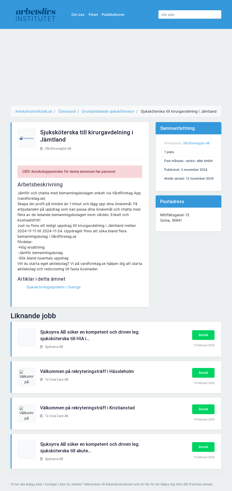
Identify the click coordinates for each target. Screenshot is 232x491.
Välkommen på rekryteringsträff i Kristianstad (87, 407)
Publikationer (113, 14)
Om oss (78, 14)
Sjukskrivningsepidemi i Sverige (54, 287)
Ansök (203, 335)
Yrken (93, 14)
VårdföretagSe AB (196, 143)
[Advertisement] (116, 67)
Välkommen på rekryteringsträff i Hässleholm (87, 371)
